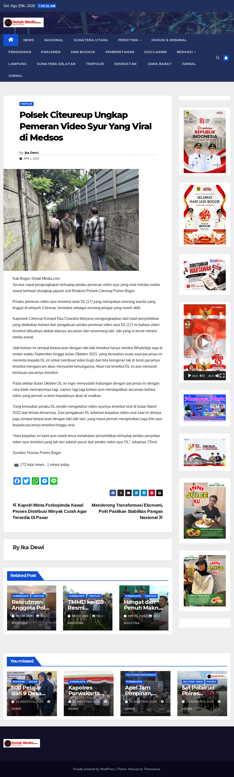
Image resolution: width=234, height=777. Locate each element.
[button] (218, 58)
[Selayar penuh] (222, 375)
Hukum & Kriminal (169, 40)
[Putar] (189, 375)
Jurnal (189, 64)
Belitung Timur (193, 681)
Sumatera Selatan (56, 64)
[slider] (202, 376)
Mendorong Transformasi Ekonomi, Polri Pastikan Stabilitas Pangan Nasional (127, 511)
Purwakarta (21, 596)
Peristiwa (128, 40)
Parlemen (51, 52)
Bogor (33, 681)
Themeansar (152, 769)
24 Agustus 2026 (200, 701)
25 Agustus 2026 (30, 701)
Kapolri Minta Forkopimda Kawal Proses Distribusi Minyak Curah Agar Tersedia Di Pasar (50, 511)
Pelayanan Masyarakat (141, 675)
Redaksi (185, 52)
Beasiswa (19, 681)
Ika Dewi (31, 153)
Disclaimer (155, 52)
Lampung (17, 64)
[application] (205, 342)
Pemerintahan (119, 52)
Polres (211, 681)
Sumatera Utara (91, 40)
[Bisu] (217, 375)
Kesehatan (125, 64)
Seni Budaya (83, 52)
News (28, 40)
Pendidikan (19, 52)
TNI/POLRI (95, 64)
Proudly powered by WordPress (94, 769)
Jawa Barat (159, 64)
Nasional (54, 40)
